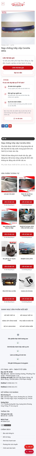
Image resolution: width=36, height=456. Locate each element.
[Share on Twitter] (6, 126)
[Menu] (3, 3)
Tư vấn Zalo (19, 118)
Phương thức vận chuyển (10, 444)
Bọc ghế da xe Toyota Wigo (9, 259)
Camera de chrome (27, 291)
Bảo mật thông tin (8, 433)
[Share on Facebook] (3, 126)
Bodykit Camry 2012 (27, 258)
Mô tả (4, 139)
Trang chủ (5, 45)
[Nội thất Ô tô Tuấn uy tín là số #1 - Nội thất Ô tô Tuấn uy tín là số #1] (18, 4)
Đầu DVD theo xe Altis (9, 291)
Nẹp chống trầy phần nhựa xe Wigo (9, 227)
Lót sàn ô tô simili (9, 194)
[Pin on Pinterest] (10, 126)
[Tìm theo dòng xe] (29, 452)
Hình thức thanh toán (9, 441)
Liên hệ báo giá (18, 68)
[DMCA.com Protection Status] (6, 425)
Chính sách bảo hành (9, 448)
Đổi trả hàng (6, 437)
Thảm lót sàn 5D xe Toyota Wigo (26, 194)
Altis (12, 45)
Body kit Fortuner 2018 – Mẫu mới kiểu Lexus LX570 (27, 228)
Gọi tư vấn (18, 73)
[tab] (18, 138)
